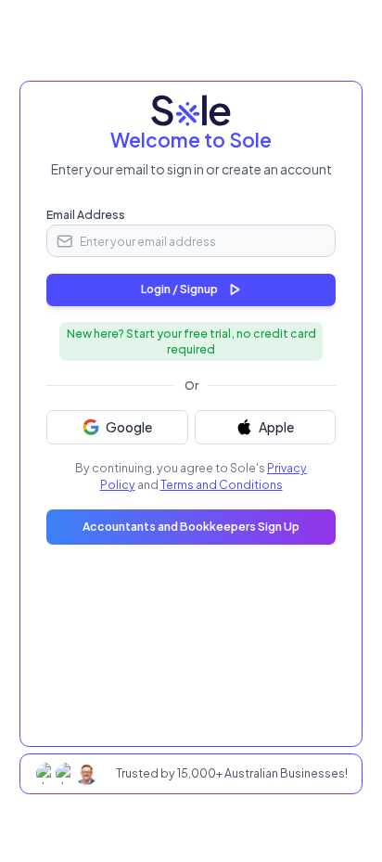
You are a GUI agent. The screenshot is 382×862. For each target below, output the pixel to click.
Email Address (85, 214)
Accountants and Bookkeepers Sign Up (191, 526)
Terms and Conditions (221, 484)
